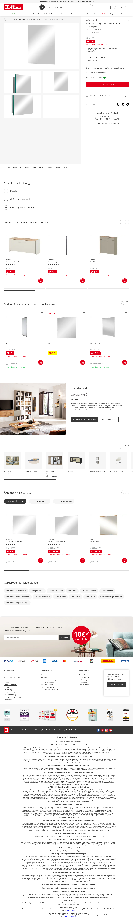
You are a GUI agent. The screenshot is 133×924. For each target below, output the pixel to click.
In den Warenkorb (107, 84)
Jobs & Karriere (84, 677)
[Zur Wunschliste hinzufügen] (128, 20)
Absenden (64, 638)
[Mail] (127, 104)
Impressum (15, 730)
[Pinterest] (123, 104)
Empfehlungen (38, 168)
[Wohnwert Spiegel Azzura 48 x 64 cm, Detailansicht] (22, 82)
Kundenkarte (83, 682)
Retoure (7, 682)
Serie (27, 168)
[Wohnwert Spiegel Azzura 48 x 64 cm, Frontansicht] (61, 82)
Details (13, 191)
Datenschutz (29, 730)
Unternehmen (83, 675)
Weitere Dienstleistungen (50, 687)
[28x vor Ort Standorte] (110, 7)
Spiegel (48, 311)
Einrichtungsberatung (48, 680)
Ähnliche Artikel (61, 168)
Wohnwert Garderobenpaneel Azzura (59, 229)
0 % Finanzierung (10, 695)
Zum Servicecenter (116, 684)
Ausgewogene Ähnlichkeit (15, 501)
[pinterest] (102, 729)
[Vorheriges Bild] (122, 447)
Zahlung (7, 680)
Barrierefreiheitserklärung (55, 730)
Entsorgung (8, 690)
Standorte (44, 675)
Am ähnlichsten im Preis (39, 501)
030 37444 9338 (104, 116)
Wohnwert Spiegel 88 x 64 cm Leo (16, 509)
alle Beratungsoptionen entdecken (107, 123)
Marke (49, 168)
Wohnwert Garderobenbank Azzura (16, 229)
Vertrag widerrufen (10, 685)
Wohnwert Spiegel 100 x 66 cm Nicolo (59, 509)
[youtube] (110, 729)
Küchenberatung (47, 677)
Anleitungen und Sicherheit (23, 207)
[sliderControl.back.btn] (122, 222)
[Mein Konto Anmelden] (115, 7)
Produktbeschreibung (13, 168)
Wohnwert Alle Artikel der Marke (84, 420)
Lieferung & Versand (20, 199)
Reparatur (7, 687)
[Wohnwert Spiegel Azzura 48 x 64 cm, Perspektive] (41, 46)
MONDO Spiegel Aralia (96, 509)
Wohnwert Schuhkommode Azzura (100, 229)
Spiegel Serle (8, 311)
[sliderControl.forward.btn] (127, 222)
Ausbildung (83, 680)
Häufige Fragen (9, 692)
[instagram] (106, 729)
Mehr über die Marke (108, 420)
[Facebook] (118, 104)
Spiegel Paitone (93, 311)
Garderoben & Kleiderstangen (21, 582)
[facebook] (98, 729)
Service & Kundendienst (12, 697)
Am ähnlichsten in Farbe (63, 501)
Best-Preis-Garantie (47, 682)
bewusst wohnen (85, 685)
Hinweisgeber (40, 730)
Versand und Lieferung (12, 677)
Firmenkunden (9, 700)
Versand (97, 50)
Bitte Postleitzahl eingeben (97, 72)
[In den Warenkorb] (40, 280)
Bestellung (8, 675)
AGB (22, 730)
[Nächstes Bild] (127, 447)
